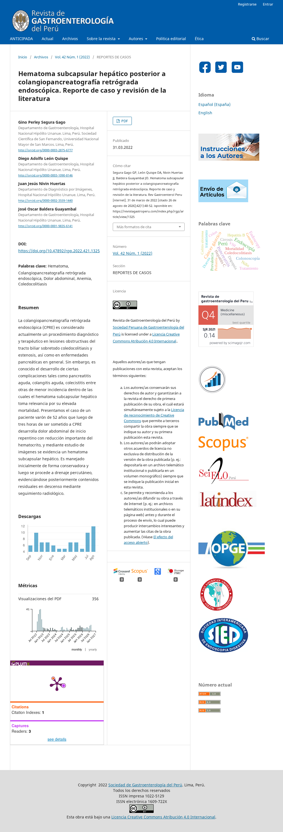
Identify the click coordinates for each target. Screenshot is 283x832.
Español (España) (214, 104)
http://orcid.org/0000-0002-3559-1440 (45, 201)
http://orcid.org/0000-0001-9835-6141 (45, 226)
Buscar (262, 38)
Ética (199, 38)
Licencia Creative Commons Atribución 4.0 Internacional (163, 817)
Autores (136, 38)
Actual (47, 38)
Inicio (22, 56)
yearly (93, 649)
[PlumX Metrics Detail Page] (57, 683)
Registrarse (247, 4)
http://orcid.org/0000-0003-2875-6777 (45, 150)
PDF (124, 120)
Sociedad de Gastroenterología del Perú (145, 784)
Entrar (268, 4)
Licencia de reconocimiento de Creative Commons (154, 415)
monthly (77, 649)
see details (57, 739)
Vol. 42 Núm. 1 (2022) (72, 56)
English (205, 112)
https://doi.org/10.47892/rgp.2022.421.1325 (59, 250)
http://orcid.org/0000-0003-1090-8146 (45, 175)
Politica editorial (171, 38)
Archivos (70, 38)
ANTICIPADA (21, 38)
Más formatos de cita (134, 226)
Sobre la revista (102, 38)
